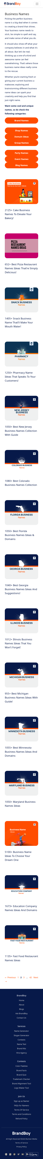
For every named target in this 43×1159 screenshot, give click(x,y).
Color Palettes (21, 1066)
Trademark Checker (21, 1079)
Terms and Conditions (21, 1114)
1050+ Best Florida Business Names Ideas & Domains (19, 535)
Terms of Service (21, 1143)
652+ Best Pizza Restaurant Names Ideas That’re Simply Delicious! (21, 268)
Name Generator (21, 1031)
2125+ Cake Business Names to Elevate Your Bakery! (18, 214)
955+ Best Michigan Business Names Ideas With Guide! (21, 697)
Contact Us (21, 1018)
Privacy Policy (21, 1147)
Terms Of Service (21, 1110)
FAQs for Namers (21, 1105)
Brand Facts (21, 1070)
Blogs (21, 1009)
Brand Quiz (21, 1075)
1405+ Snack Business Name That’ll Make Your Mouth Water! (19, 322)
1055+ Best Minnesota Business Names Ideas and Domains (21, 751)
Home (21, 1000)
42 (30, 977)
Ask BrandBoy (21, 1013)
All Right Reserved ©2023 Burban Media (21, 1139)
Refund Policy (21, 1118)
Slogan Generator (21, 1035)
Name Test (21, 1044)
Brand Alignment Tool (21, 1083)
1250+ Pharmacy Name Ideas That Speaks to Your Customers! (20, 376)
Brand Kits (21, 1048)
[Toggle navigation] (37, 4)
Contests (21, 1039)
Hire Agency (21, 1053)
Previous (10, 977)
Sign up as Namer (21, 1101)
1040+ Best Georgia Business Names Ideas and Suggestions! (21, 589)
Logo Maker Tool (21, 1088)
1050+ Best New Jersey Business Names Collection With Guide (21, 430)
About (21, 1004)
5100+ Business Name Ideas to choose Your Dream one (18, 856)
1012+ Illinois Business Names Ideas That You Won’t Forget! (18, 643)
